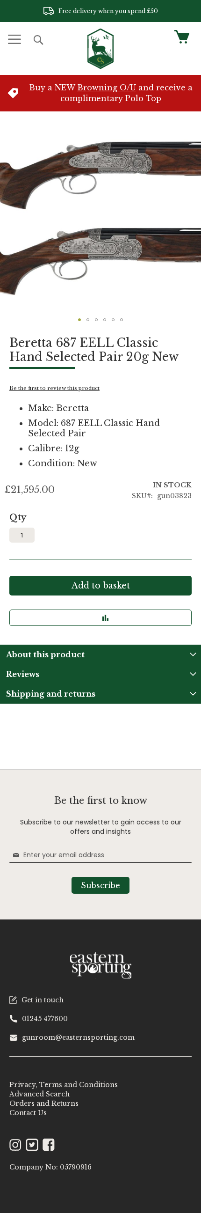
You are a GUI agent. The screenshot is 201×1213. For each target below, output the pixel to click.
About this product (45, 654)
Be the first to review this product (54, 388)
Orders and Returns (44, 1103)
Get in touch (43, 1000)
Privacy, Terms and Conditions (63, 1085)
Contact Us (28, 1113)
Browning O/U (106, 87)
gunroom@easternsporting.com (78, 1037)
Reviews (22, 674)
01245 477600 (45, 1019)
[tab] (100, 654)
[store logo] (100, 49)
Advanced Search (39, 1094)
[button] (79, 320)
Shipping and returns (50, 693)
